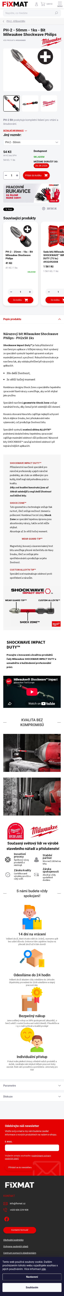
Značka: (49, 49)
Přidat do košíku (33, 175)
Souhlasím (32, 1287)
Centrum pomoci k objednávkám (19, 1253)
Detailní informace (13, 130)
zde (44, 1269)
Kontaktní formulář (19, 1230)
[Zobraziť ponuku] (32, 193)
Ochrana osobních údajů (15, 1246)
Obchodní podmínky (13, 1240)
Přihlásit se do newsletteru (20, 1167)
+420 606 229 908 (19, 1210)
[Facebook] (6, 1218)
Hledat (56, 13)
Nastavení (32, 1276)
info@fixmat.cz (17, 1203)
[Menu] (60, 4)
